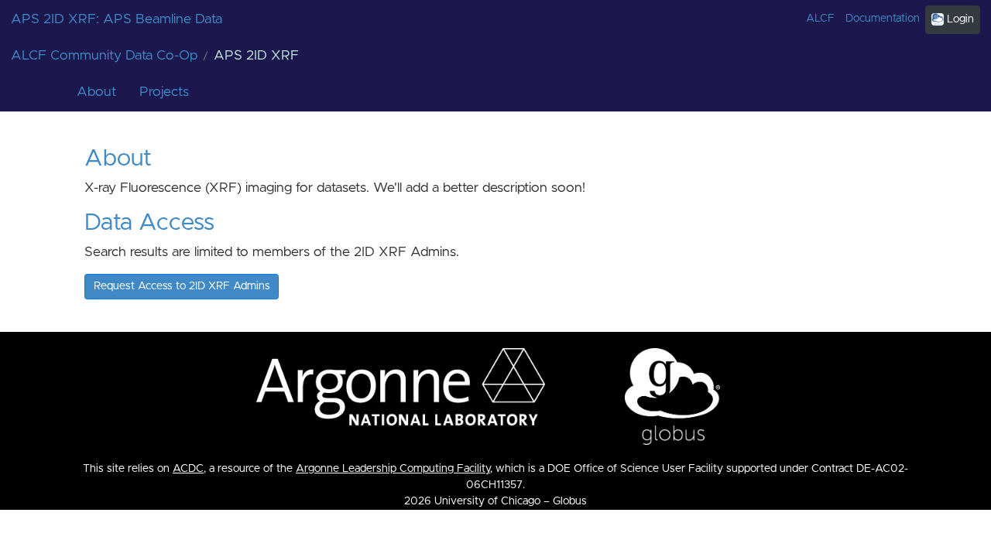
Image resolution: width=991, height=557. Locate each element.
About (96, 92)
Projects (164, 92)
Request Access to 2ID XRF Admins (182, 286)
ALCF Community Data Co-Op (104, 56)
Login (959, 19)
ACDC (188, 468)
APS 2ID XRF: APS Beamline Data (116, 19)
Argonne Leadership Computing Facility (393, 468)
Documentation (882, 18)
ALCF (820, 18)
